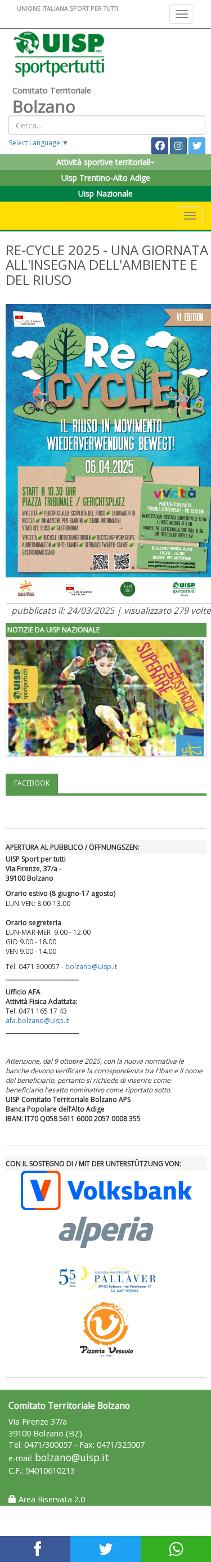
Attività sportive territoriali (103, 162)
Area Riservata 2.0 (50, 1499)
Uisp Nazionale (105, 193)
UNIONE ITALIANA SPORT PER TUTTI (67, 8)
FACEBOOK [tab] (32, 783)
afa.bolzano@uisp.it (37, 1020)
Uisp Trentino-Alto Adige (105, 177)
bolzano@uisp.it (92, 966)
